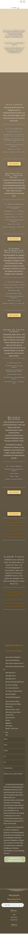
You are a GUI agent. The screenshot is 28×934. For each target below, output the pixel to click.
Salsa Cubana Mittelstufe (12, 660)
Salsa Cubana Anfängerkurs (13, 657)
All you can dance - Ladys (12, 709)
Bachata (7, 720)
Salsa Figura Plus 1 (10, 672)
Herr (6, 732)
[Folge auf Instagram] (24, 1)
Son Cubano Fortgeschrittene (13, 691)
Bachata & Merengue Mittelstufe (14, 682)
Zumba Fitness (9, 715)
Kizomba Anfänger (10, 694)
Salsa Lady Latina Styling (12, 701)
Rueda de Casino (10, 717)
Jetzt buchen (14, 163)
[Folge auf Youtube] (10, 877)
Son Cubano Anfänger (11, 685)
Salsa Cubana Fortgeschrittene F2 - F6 (14, 668)
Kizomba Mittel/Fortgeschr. (13, 697)
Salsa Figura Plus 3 (10, 679)
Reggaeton (8, 723)
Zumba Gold (8, 707)
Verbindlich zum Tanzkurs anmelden (15, 859)
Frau (6, 735)
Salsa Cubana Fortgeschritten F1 (14, 663)
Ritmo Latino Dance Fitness (13, 712)
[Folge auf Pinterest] (17, 877)
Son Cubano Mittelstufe (12, 688)
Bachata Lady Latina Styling (13, 704)
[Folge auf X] (13, 871)
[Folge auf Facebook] (21, 1)
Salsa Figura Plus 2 (10, 676)
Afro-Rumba (8, 726)
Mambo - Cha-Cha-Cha (11, 728)
